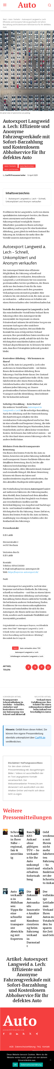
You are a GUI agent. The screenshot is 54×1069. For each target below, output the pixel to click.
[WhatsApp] (48, 667)
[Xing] (36, 1034)
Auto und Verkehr (11, 169)
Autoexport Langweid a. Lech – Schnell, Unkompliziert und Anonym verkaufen (26, 200)
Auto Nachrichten (27, 166)
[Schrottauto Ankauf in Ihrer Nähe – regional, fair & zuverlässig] (5, 832)
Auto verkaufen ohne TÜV (30, 648)
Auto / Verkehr (10, 166)
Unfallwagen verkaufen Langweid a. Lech (26, 656)
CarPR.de (40, 737)
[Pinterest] (41, 667)
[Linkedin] (17, 1034)
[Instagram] (10, 1034)
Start (5, 19)
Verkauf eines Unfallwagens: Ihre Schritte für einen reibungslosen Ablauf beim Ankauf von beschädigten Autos (40, 706)
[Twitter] (35, 667)
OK (15, 1065)
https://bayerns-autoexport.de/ (23, 572)
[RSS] (23, 1034)
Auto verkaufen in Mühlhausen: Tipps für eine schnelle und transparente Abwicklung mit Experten (17, 915)
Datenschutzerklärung (31, 1065)
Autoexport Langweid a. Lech (26, 652)
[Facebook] (28, 667)
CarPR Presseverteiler (15, 175)
